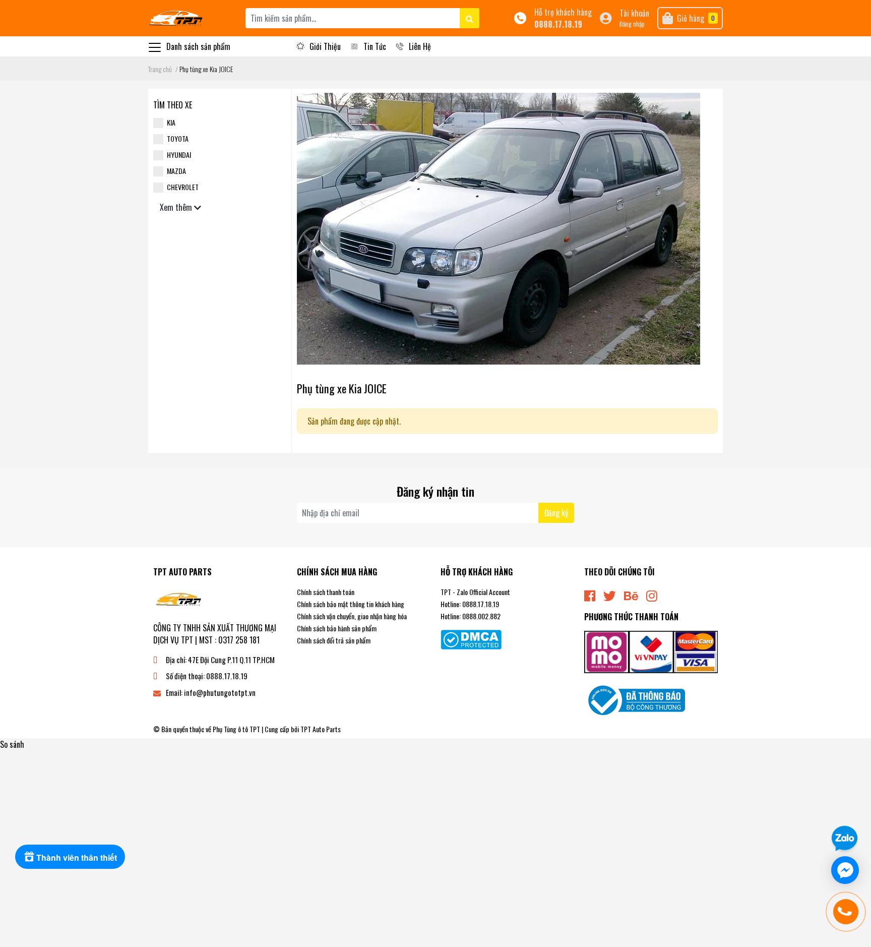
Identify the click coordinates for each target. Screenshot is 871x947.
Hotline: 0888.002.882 (471, 616)
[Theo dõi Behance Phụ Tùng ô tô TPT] (631, 594)
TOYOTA (178, 138)
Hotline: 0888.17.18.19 (470, 604)
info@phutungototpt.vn (220, 692)
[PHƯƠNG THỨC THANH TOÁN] (651, 651)
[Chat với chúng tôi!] (845, 870)
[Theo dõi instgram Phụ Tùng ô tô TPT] (651, 594)
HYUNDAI (179, 154)
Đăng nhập (632, 24)
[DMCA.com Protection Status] (471, 638)
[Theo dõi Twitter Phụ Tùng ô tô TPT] (609, 594)
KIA (171, 122)
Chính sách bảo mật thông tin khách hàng (350, 604)
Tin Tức (374, 46)
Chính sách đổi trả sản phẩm (333, 640)
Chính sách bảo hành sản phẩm (337, 628)
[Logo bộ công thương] (634, 699)
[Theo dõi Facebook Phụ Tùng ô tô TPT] (589, 594)
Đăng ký (556, 513)
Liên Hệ (420, 46)
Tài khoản (634, 13)
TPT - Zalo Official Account (475, 591)
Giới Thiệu (325, 46)
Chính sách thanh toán (325, 591)
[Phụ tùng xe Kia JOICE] (498, 227)
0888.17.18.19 (558, 24)
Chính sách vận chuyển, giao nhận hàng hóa (352, 616)
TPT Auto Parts (320, 729)
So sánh (12, 744)
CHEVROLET (183, 187)
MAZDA (176, 170)
